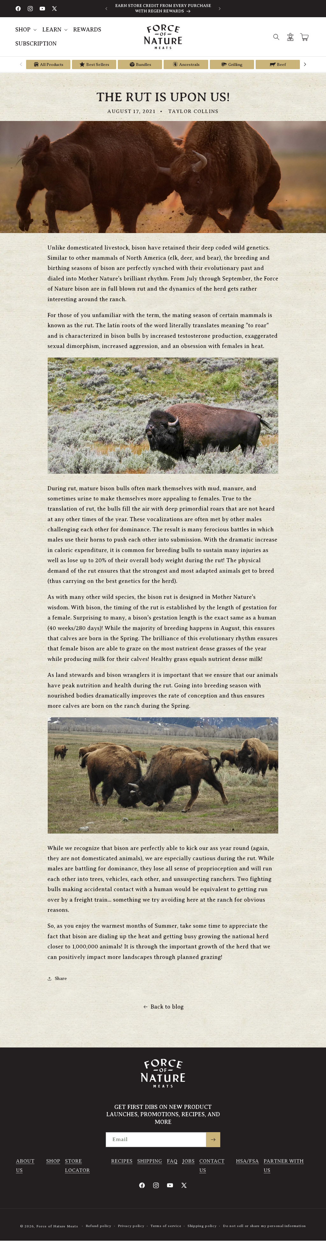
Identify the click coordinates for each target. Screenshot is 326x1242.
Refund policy (98, 1226)
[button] (25, 30)
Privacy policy (131, 1226)
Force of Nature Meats (57, 1226)
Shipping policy (202, 1226)
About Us (25, 1165)
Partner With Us (284, 1165)
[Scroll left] (21, 64)
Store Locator (77, 1165)
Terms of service (166, 1226)
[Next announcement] (220, 9)
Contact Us (211, 1165)
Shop (53, 1161)
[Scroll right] (305, 64)
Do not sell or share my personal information (264, 1226)
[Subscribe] (213, 1139)
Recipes (121, 1161)
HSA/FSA (247, 1161)
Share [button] (61, 978)
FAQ (172, 1161)
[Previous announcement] (106, 9)
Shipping (149, 1161)
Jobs (188, 1161)
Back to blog (167, 1007)
